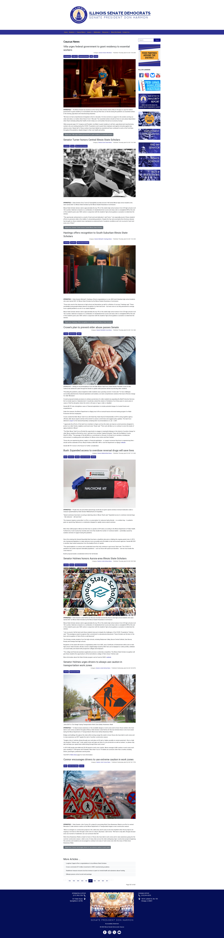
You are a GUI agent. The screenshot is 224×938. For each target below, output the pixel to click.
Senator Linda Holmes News (104, 561)
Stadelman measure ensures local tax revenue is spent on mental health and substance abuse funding (95, 870)
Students (66, 146)
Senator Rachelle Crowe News (104, 330)
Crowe (66, 333)
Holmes (66, 565)
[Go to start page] (64, 880)
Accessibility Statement (112, 923)
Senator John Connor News (103, 762)
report (71, 421)
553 (74, 881)
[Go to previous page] (67, 880)
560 (103, 881)
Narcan (77, 457)
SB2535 (93, 457)
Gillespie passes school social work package (79, 874)
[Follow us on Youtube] (119, 931)
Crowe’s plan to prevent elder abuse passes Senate (91, 327)
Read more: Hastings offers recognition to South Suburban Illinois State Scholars (88, 322)
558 (95, 881)
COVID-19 (74, 56)
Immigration (67, 56)
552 (70, 881)
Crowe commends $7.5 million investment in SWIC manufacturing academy (87, 867)
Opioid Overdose (85, 457)
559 (99, 881)
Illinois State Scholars (81, 146)
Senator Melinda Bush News (104, 453)
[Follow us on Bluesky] (152, 75)
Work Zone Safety (74, 671)
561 (107, 881)
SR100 (95, 56)
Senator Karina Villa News (105, 52)
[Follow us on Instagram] (147, 75)
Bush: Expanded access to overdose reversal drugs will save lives (98, 450)
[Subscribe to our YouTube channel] (158, 75)
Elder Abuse (72, 333)
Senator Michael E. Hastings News (103, 239)
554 (78, 881)
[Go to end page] (112, 880)
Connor (82, 766)
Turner (72, 146)
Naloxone (71, 457)
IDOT (65, 766)
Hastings (66, 242)
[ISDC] (111, 15)
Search (157, 40)
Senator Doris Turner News (105, 142)
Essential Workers (83, 56)
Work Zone (73, 755)
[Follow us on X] (115, 931)
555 (82, 881)
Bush (65, 457)
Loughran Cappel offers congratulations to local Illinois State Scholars (86, 863)
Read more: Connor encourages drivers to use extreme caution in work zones (87, 847)
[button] (72, 32)
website (123, 442)
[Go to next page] (110, 880)
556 (86, 881)
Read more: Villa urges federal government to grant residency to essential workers (88, 134)
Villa (91, 56)
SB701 (79, 333)
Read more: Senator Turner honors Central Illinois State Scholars (83, 227)
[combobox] (146, 40)
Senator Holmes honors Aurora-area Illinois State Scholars (95, 558)
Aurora (72, 565)
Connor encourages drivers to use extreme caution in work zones (98, 759)
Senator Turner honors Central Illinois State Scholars (91, 139)
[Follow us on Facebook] (141, 75)
